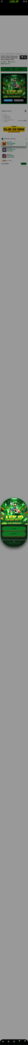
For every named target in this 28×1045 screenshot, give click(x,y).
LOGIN (14, 528)
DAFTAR (14, 533)
